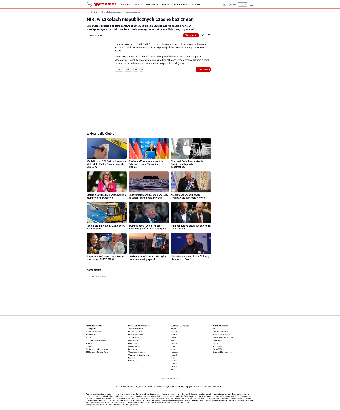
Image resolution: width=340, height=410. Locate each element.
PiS (214, 329)
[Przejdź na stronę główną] (89, 6)
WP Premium (152, 4)
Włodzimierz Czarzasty (136, 352)
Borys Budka (132, 349)
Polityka (196, 4)
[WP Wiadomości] (107, 4)
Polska (124, 4)
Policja (88, 337)
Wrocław (174, 334)
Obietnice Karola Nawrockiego (97, 349)
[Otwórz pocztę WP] (225, 4)
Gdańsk (173, 349)
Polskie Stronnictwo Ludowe (223, 337)
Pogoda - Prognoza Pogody (96, 340)
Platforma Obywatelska (221, 334)
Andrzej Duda (133, 340)
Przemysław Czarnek (135, 334)
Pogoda (165, 4)
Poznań (173, 346)
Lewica (215, 343)
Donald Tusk (132, 343)
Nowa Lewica (217, 346)
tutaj (136, 405)
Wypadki (89, 343)
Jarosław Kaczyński (135, 329)
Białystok (174, 355)
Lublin (173, 370)
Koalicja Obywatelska (220, 332)
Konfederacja (217, 340)
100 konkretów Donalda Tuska (97, 352)
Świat (137, 4)
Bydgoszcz (174, 352)
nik (136, 69)
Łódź (172, 340)
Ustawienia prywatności (211, 386)
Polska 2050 (217, 349)
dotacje (119, 69)
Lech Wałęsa (132, 358)
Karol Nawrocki (133, 361)
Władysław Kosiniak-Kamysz (138, 355)
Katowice (174, 364)
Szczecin (174, 343)
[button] (232, 4)
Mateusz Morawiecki (135, 332)
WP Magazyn (91, 329)
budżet (128, 69)
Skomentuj (192, 35)
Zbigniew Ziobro (134, 337)
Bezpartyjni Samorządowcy (222, 352)
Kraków (173, 337)
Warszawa (174, 332)
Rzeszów (174, 367)
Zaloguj (242, 4)
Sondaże (89, 346)
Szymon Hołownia (134, 346)
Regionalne (179, 4)
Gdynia (173, 358)
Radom (173, 361)
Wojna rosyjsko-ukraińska (95, 332)
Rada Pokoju (90, 334)
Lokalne (173, 329)
